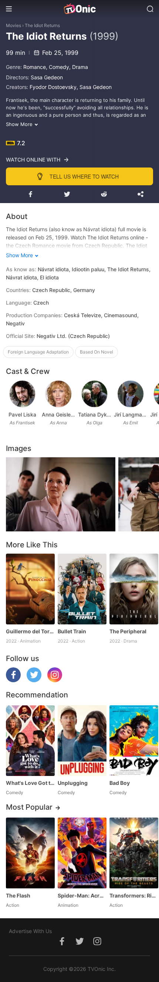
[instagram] (54, 680)
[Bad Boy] (133, 740)
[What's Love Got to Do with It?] (30, 740)
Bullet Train (72, 631)
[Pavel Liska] (22, 394)
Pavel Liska (22, 414)
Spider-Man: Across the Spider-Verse (82, 895)
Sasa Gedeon (47, 77)
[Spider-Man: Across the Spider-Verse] (82, 852)
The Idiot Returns (42, 25)
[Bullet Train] (82, 589)
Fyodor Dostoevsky (53, 87)
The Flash (18, 895)
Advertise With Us (30, 931)
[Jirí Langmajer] (130, 394)
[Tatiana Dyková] (94, 394)
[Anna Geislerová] (58, 394)
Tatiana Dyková (94, 414)
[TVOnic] (79, 9)
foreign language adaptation (38, 352)
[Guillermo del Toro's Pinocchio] (30, 589)
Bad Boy (119, 783)
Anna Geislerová (58, 414)
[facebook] (13, 680)
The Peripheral (127, 631)
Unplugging (73, 783)
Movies (13, 25)
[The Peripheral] (133, 589)
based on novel (96, 352)
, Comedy (57, 67)
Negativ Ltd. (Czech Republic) (73, 336)
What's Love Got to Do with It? (30, 783)
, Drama (78, 67)
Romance (34, 67)
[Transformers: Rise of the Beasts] (133, 852)
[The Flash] (30, 852)
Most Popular (29, 807)
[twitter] (34, 680)
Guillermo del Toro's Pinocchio (30, 631)
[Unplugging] (82, 740)
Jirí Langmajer (130, 414)
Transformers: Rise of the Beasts (133, 895)
